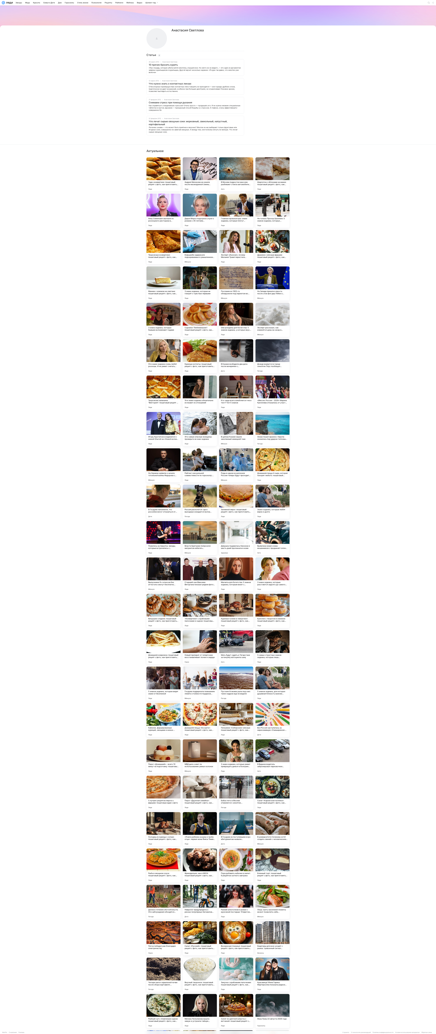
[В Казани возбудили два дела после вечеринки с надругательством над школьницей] (236, 356)
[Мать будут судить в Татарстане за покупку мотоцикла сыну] (236, 647)
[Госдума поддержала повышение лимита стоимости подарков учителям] (200, 684)
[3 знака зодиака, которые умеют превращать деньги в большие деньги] (236, 756)
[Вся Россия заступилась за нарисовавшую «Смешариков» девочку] (272, 720)
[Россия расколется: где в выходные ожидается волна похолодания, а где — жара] (200, 502)
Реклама (21, 1032)
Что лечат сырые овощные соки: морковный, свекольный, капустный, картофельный (188, 123)
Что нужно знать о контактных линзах (170, 83)
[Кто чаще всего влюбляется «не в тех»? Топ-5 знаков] (236, 393)
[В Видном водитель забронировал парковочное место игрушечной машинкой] (272, 756)
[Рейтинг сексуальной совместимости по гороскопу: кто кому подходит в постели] (200, 465)
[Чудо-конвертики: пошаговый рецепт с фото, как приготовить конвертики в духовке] (163, 174)
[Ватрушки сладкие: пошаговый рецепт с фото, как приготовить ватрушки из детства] (163, 611)
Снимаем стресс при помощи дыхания (170, 102)
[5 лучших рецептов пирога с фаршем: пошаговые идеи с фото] (163, 793)
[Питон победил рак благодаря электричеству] (163, 938)
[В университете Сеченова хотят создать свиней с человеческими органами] (272, 829)
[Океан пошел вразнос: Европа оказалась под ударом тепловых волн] (272, 429)
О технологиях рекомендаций (361, 1032)
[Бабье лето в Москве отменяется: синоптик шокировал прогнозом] (236, 793)
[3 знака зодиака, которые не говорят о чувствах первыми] (200, 283)
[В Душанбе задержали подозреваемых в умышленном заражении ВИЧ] (200, 247)
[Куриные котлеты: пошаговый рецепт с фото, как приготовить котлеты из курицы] (200, 356)
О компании (13, 1032)
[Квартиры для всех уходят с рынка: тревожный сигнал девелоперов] (272, 938)
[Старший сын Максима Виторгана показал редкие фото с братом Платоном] (200, 574)
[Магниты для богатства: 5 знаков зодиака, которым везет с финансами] (236, 574)
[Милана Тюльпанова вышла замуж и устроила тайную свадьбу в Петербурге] (200, 1011)
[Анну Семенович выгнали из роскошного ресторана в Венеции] (163, 211)
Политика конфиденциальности (383, 1032)
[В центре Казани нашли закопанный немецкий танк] (236, 429)
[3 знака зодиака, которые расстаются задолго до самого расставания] (272, 574)
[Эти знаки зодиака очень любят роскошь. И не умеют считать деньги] (163, 356)
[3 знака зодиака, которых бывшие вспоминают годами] (163, 320)
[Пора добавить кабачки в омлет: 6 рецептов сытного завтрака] (236, 865)
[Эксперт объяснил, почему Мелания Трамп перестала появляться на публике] (236, 247)
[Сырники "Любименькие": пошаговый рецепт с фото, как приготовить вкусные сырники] (200, 320)
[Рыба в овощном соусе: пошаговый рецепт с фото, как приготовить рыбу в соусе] (163, 865)
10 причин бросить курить (163, 64)
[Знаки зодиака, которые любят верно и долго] (272, 502)
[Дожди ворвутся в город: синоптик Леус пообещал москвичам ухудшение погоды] (272, 356)
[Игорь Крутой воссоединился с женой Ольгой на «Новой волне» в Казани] (163, 429)
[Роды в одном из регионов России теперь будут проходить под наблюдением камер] (236, 465)
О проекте (345, 1032)
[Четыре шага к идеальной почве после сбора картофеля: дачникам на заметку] (163, 975)
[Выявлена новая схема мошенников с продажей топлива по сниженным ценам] (272, 538)
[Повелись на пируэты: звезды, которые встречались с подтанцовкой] (163, 538)
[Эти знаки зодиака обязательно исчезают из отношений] (200, 393)
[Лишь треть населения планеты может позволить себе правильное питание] (272, 902)
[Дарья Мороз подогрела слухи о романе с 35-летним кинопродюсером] (200, 211)
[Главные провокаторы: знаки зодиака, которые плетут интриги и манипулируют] (236, 211)
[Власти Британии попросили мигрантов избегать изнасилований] (200, 538)
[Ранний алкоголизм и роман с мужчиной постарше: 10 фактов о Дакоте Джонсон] (236, 902)
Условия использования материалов (407, 1032)
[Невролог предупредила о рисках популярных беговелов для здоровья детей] (200, 902)
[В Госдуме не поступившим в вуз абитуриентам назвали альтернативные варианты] (236, 829)
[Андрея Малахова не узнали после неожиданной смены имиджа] (200, 174)
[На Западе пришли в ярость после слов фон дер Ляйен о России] (272, 283)
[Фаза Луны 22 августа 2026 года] (272, 1011)
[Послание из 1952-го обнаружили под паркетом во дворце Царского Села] (236, 283)
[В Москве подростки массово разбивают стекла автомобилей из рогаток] (236, 174)
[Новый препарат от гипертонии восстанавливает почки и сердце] (200, 647)
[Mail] (3, 2)
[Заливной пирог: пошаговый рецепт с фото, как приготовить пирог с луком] (236, 502)
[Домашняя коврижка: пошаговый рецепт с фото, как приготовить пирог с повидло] (163, 647)
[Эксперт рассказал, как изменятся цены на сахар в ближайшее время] (272, 320)
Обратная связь (426, 1032)
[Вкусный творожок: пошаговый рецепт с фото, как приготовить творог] (200, 975)
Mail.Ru (4, 1032)
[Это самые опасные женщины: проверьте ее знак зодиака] (200, 429)
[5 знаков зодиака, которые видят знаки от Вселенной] (163, 684)
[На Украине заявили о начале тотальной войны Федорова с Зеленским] (163, 465)
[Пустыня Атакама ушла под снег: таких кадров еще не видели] (236, 684)
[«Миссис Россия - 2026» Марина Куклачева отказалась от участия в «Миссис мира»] (272, 393)
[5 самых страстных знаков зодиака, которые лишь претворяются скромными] (272, 647)
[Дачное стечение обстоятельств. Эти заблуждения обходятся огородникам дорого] (163, 902)
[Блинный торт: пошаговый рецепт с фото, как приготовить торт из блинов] (272, 865)
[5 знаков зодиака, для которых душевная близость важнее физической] (272, 684)
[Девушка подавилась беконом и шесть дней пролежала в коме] (236, 538)
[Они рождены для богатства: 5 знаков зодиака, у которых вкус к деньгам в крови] (236, 320)
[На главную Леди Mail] (9, 2)
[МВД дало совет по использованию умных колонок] (200, 756)
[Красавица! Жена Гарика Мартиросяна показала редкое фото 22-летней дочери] (272, 975)
